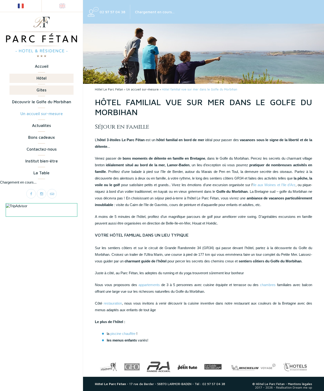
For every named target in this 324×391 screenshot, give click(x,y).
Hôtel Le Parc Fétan (109, 89)
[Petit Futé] (187, 366)
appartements (149, 285)
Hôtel (41, 78)
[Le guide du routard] (109, 367)
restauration (113, 303)
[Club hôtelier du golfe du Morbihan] (295, 367)
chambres (268, 285)
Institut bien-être (41, 161)
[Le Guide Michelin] (213, 366)
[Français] (21, 6)
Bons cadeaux (41, 137)
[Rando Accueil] (158, 367)
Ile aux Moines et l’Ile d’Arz (274, 185)
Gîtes (41, 90)
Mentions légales (300, 384)
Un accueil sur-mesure (41, 113)
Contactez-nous (42, 149)
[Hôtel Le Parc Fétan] (41, 37)
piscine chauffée (122, 334)
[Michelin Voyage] (252, 366)
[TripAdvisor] (52, 193)
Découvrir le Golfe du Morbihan (41, 101)
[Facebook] (31, 193)
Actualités (41, 125)
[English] (62, 6)
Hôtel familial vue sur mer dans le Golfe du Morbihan (199, 89)
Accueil (41, 66)
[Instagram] (41, 193)
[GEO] (132, 367)
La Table (41, 173)
